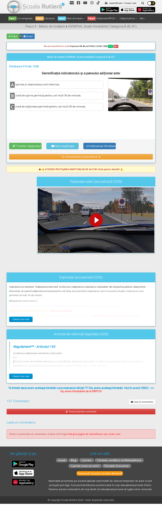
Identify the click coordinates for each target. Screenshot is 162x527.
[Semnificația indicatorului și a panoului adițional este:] (130, 94)
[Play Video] (96, 220)
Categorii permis (127, 18)
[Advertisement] (81, 125)
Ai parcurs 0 (62, 46)
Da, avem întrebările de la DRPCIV (81, 391)
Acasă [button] (29, 36)
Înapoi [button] (14, 36)
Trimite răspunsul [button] (28, 146)
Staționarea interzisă (61, 310)
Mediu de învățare (71, 18)
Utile (141, 18)
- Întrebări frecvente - (116, 466)
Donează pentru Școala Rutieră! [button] (81, 156)
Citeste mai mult (20, 319)
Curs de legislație (20, 18)
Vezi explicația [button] (64, 146)
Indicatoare (45, 18)
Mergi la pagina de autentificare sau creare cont (94, 433)
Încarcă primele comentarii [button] (82, 411)
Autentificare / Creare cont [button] (122, 3)
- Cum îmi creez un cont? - (85, 466)
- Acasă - (62, 460)
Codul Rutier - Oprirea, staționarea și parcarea (114, 316)
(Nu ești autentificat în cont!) (56, 46)
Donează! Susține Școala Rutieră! (99, 473)
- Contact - (86, 460)
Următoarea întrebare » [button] (101, 146)
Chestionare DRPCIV (101, 18)
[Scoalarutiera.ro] (36, 6)
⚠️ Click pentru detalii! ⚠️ (82, 169)
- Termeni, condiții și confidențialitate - (119, 460)
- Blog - (73, 460)
